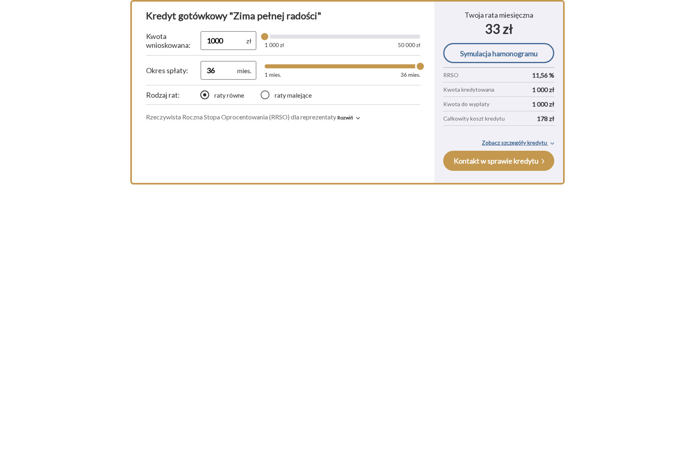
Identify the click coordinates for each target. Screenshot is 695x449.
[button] (348, 118)
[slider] (264, 36)
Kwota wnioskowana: (168, 40)
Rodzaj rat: (163, 94)
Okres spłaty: (167, 70)
